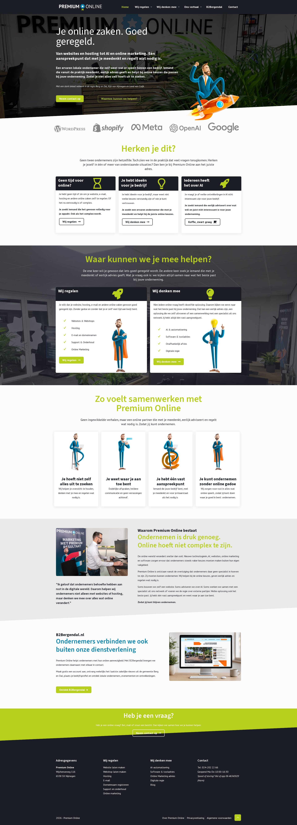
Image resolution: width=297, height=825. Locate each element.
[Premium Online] (80, 7)
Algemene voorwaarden (219, 817)
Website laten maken (114, 767)
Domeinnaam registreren (116, 784)
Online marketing (112, 793)
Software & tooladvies (162, 771)
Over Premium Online (173, 817)
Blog (152, 784)
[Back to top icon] (238, 817)
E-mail (106, 780)
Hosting (107, 776)
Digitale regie (157, 780)
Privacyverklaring (195, 817)
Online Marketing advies (162, 776)
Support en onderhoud (114, 789)
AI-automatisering (159, 767)
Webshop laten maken (114, 771)
